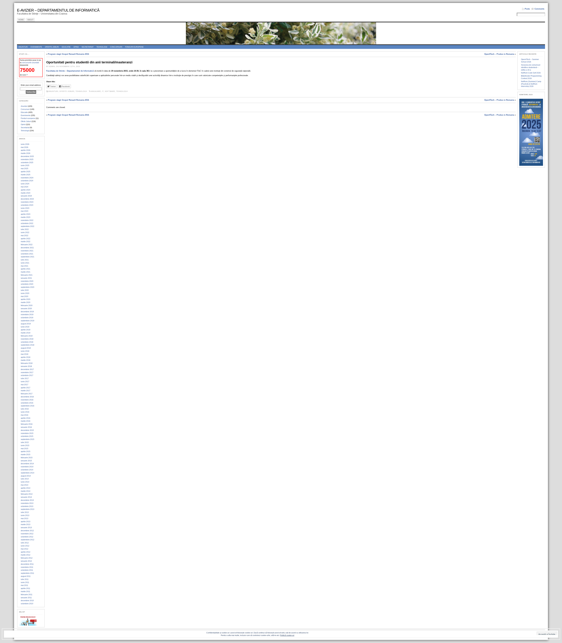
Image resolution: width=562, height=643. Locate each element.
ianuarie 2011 (26, 598)
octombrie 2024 (27, 181)
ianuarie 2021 (26, 278)
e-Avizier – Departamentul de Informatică (58, 10)
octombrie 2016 (27, 403)
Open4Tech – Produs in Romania (499, 54)
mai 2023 (24, 211)
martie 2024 (25, 193)
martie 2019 (25, 333)
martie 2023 (25, 217)
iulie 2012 (25, 543)
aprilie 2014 (25, 488)
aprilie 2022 (25, 239)
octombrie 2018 (27, 342)
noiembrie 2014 (27, 467)
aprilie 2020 (25, 299)
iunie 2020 (25, 293)
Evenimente (36, 47)
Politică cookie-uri (287, 635)
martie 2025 (25, 175)
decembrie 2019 (27, 312)
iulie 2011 (25, 579)
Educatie (66, 47)
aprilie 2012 (25, 552)
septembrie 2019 (27, 321)
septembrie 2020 (27, 287)
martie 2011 (25, 591)
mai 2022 (24, 236)
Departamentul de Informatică (80, 71)
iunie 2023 (25, 208)
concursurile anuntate (30, 63)
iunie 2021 (25, 263)
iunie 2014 (25, 482)
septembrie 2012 (27, 540)
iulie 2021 (25, 260)
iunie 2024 (25, 184)
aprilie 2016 (25, 418)
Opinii (76, 47)
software (110, 91)
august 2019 (26, 324)
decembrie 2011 (27, 564)
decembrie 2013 (27, 500)
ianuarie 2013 (26, 528)
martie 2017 (25, 391)
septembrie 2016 (27, 406)
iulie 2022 (25, 229)
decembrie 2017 (27, 369)
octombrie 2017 (27, 375)
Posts (527, 9)
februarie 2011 (26, 595)
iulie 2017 (25, 378)
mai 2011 (24, 585)
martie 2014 (25, 491)
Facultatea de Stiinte (55, 71)
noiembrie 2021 (27, 251)
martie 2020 (25, 302)
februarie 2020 (26, 305)
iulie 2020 (25, 290)
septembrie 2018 (27, 345)
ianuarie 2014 (26, 497)
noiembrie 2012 (27, 534)
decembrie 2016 (27, 397)
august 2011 (26, 576)
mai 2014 (24, 485)
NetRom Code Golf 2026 (531, 73)
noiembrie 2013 (27, 503)
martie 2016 (25, 421)
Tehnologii (101, 47)
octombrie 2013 (27, 506)
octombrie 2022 (27, 223)
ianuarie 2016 (26, 427)
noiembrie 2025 (27, 159)
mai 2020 (24, 296)
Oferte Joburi (52, 47)
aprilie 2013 (25, 522)
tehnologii (122, 91)
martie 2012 (25, 555)
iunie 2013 (25, 515)
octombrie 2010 (27, 604)
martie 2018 (25, 360)
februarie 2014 (26, 494)
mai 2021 (24, 266)
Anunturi (23, 47)
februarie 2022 (26, 245)
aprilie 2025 (25, 172)
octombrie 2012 (27, 537)
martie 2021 (25, 272)
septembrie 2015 (27, 439)
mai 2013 (24, 518)
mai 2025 (24, 169)
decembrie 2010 (27, 601)
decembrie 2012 (27, 531)
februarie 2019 (26, 336)
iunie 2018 (25, 351)
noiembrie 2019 (27, 315)
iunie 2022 (25, 232)
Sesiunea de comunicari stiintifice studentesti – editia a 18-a (530, 67)
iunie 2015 (25, 445)
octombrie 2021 (27, 254)
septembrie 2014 (27, 473)
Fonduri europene (134, 47)
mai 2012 (24, 549)
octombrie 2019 (27, 318)
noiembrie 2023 (27, 202)
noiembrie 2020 (27, 281)
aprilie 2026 (25, 150)
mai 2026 (24, 147)
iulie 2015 (25, 442)
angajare (96, 91)
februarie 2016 (26, 424)
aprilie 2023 (25, 214)
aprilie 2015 (25, 451)
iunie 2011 (25, 582)
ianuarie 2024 (26, 196)
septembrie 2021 (27, 257)
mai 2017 (24, 385)
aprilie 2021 (25, 269)
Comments (539, 9)
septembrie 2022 (27, 226)
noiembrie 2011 (27, 567)
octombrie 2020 (27, 284)
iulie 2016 (25, 409)
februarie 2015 (26, 458)
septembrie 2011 (27, 573)
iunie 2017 (25, 382)
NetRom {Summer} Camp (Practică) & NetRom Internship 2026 (531, 83)
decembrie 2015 (27, 430)
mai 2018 (24, 354)
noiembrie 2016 (27, 400)
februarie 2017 (26, 394)
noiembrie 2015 (27, 433)
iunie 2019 (25, 327)
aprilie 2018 (25, 357)
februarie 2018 (26, 363)
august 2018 (26, 348)
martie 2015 (25, 455)
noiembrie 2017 (27, 372)
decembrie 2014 (27, 464)
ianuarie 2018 (26, 366)
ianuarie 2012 (26, 561)
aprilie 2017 (25, 388)
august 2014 (26, 476)
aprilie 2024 (25, 190)
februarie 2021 (26, 275)
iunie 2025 (25, 165)
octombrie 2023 (27, 205)
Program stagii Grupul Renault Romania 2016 (68, 54)
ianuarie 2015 (26, 461)
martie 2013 (25, 524)
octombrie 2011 (27, 570)
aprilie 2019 (25, 330)
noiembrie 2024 (27, 178)
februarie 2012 (26, 558)
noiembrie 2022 (27, 220)
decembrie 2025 (27, 156)
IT (103, 91)
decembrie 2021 (27, 248)
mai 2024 (24, 187)
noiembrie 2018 (27, 339)
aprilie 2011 (25, 588)
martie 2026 (25, 153)
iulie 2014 (25, 479)
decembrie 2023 (27, 199)
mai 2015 (24, 449)
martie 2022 (25, 242)
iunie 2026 (25, 144)
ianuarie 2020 (26, 309)
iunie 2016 (25, 412)
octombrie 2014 (27, 470)
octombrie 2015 (27, 436)
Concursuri (116, 47)
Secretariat (88, 47)
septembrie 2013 (27, 509)
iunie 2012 (25, 546)
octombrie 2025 (27, 163)
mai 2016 (24, 415)
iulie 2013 (25, 512)
